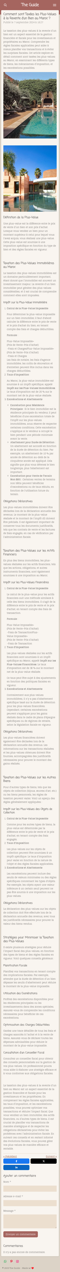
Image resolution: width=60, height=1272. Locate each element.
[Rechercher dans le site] (5, 5)
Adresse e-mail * (13, 1196)
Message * (9, 1211)
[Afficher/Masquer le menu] (54, 5)
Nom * (7, 1182)
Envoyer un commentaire (21, 1234)
